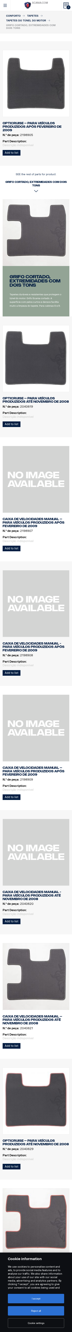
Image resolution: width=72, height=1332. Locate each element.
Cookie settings (36, 1323)
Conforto (13, 15)
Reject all (36, 1310)
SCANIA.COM (40, 2)
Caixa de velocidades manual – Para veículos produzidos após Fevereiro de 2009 (33, 522)
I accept (36, 1298)
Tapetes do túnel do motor (26, 20)
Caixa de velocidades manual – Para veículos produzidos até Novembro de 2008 (32, 1020)
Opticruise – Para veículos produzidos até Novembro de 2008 (36, 400)
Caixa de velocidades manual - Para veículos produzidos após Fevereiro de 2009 (33, 647)
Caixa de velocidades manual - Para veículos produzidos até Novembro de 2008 (32, 895)
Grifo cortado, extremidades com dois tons (35, 281)
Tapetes (32, 15)
